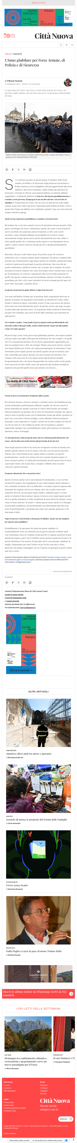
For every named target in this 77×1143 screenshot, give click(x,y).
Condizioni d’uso (10, 1111)
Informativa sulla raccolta (19, 1140)
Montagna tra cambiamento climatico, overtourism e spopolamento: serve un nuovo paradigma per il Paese (26, 1061)
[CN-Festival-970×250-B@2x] (38, 17)
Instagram (44, 1091)
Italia (8, 54)
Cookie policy (9, 1105)
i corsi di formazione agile (15, 598)
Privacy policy (9, 1102)
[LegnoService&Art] (38, 974)
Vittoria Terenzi (14, 81)
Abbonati (63, 1119)
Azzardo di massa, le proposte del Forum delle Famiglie (36, 819)
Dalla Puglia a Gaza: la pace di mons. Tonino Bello (34, 951)
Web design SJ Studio (61, 1126)
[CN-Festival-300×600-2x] (21, 644)
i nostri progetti (28, 559)
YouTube (43, 1094)
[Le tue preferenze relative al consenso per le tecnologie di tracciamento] (73, 1139)
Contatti (7, 1085)
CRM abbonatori (10, 1091)
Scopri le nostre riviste (56, 557)
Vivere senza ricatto (17, 885)
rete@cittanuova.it (27, 608)
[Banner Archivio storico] (38, 382)
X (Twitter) (44, 1088)
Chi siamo (7, 1088)
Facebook (44, 1085)
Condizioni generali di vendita (15, 1108)
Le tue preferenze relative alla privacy (47, 1140)
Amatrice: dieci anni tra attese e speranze (29, 754)
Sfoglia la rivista (38, 3)
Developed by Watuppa (11, 1128)
